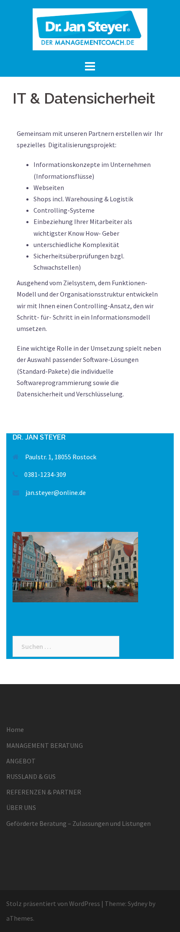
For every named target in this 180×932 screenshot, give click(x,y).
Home (15, 729)
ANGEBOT (21, 761)
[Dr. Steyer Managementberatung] (90, 28)
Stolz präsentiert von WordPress (53, 903)
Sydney (137, 903)
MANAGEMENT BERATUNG (44, 745)
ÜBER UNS (21, 807)
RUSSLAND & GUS (31, 776)
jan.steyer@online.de (56, 492)
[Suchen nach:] (66, 646)
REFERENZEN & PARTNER (43, 792)
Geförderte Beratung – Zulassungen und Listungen (78, 823)
